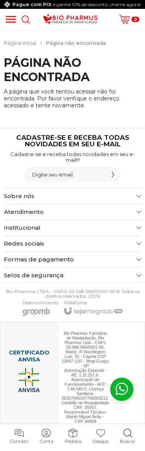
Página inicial (20, 43)
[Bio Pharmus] (70, 19)
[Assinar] (113, 174)
